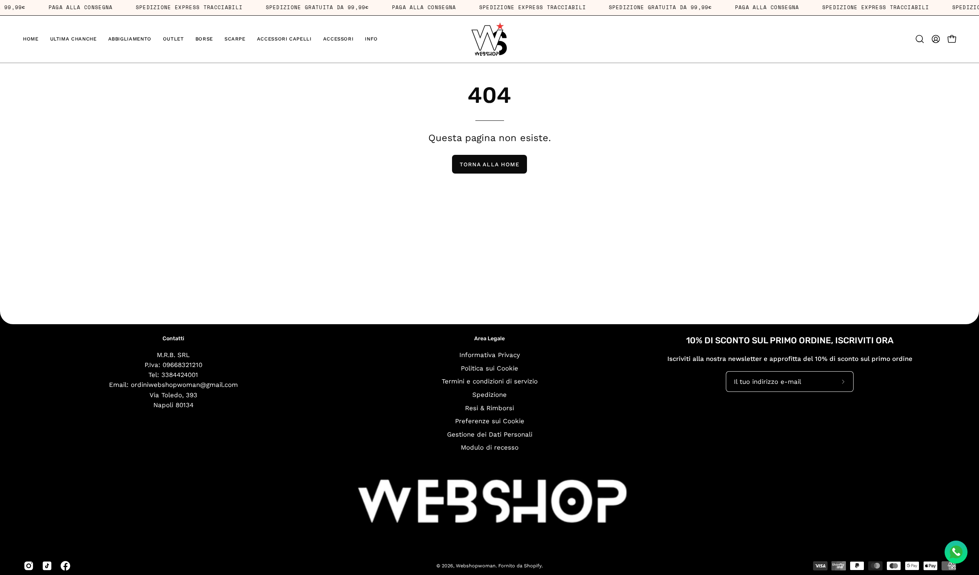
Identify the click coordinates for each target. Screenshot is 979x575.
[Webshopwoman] (489, 39)
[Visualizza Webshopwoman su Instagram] (27, 566)
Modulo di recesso (489, 447)
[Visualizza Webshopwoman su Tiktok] (45, 566)
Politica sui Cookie (489, 368)
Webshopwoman (476, 566)
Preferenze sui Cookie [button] (489, 421)
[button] (129, 39)
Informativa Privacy (489, 355)
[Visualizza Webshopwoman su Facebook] (64, 566)
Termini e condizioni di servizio (489, 381)
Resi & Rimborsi (489, 407)
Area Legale (489, 338)
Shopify (533, 566)
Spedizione (489, 394)
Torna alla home (489, 164)
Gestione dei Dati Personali (489, 434)
